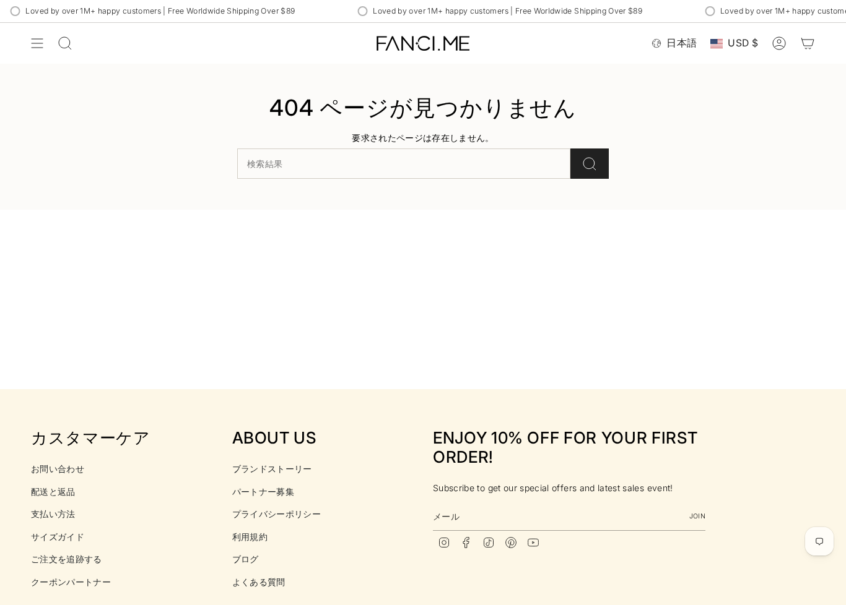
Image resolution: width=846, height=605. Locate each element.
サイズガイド (57, 536)
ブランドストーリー (272, 468)
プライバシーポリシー (276, 513)
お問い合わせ (57, 468)
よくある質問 (259, 582)
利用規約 (250, 536)
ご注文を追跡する (66, 559)
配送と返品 (53, 491)
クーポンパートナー (71, 582)
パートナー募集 (263, 491)
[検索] (589, 163)
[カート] (807, 43)
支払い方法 (53, 513)
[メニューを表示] (37, 43)
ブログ (245, 559)
